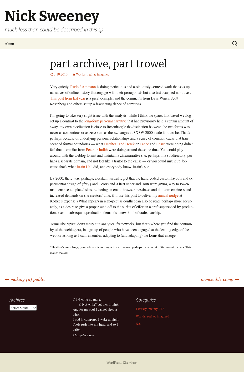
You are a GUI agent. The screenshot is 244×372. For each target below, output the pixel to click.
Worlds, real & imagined (92, 74)
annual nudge (168, 195)
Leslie (160, 143)
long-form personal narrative (105, 120)
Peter (90, 149)
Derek (130, 143)
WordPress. (115, 362)
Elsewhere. (130, 362)
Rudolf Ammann (83, 86)
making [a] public (25, 279)
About (9, 43)
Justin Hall (84, 166)
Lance (144, 143)
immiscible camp (220, 279)
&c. (138, 323)
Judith (103, 149)
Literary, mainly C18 (150, 309)
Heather (110, 143)
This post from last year (67, 98)
